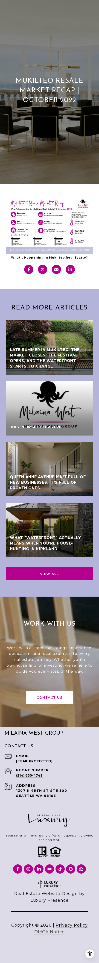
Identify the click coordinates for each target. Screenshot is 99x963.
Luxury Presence (50, 900)
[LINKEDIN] (39, 869)
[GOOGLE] (70, 869)
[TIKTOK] (60, 869)
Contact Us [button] (49, 697)
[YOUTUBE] (49, 869)
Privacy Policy (72, 925)
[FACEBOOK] (17, 869)
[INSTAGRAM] (28, 869)
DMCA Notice (49, 931)
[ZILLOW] (81, 869)
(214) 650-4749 (29, 775)
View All (49, 574)
